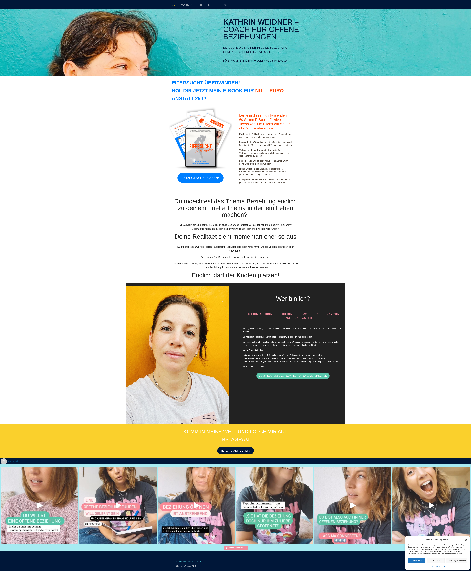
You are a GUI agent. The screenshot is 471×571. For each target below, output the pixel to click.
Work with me (192, 5)
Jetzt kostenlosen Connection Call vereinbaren (293, 375)
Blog (212, 5)
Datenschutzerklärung (433, 566)
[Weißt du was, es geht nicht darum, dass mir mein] (431, 505)
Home (173, 5)
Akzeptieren (417, 560)
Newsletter (228, 5)
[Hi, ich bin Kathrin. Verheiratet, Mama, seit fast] (352, 505)
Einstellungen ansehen (456, 560)
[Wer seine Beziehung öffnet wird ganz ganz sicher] (118, 505)
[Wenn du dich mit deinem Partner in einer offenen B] (39, 505)
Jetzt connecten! (235, 450)
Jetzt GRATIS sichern (200, 178)
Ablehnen (436, 560)
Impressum (446, 566)
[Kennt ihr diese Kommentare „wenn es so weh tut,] (196, 505)
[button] (466, 540)
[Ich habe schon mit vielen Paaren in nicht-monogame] (274, 505)
